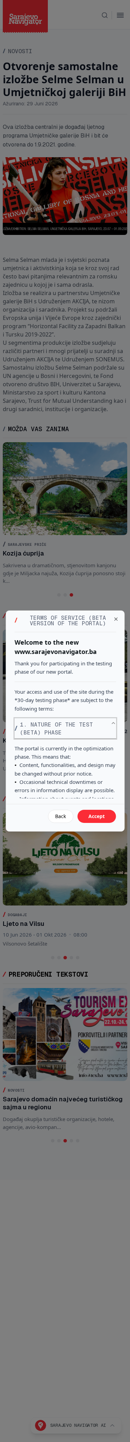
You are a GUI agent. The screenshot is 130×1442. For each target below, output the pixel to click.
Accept (96, 816)
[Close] (116, 619)
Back (60, 816)
